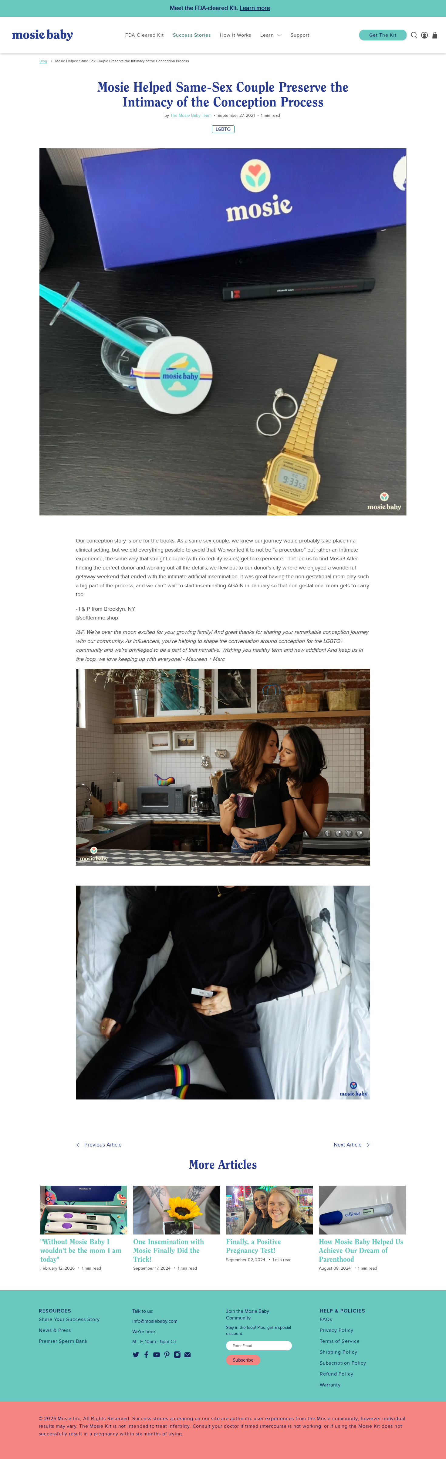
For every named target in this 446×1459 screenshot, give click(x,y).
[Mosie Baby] (42, 35)
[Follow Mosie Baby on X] (136, 1357)
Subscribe (243, 1360)
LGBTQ (223, 129)
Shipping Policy (338, 1352)
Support (300, 35)
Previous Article (103, 1145)
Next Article (348, 1145)
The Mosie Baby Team (190, 115)
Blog (43, 61)
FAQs (326, 1319)
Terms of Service (340, 1341)
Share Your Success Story (69, 1319)
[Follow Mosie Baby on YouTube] (156, 1357)
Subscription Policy (343, 1363)
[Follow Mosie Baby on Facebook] (146, 1357)
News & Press (55, 1330)
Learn (267, 35)
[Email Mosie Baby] (187, 1357)
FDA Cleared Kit (144, 35)
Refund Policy (336, 1374)
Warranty (330, 1385)
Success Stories (192, 35)
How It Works (235, 35)
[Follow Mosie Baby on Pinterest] (167, 1357)
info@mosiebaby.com (154, 1321)
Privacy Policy (336, 1330)
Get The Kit (383, 35)
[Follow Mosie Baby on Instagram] (177, 1357)
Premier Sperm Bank (63, 1341)
